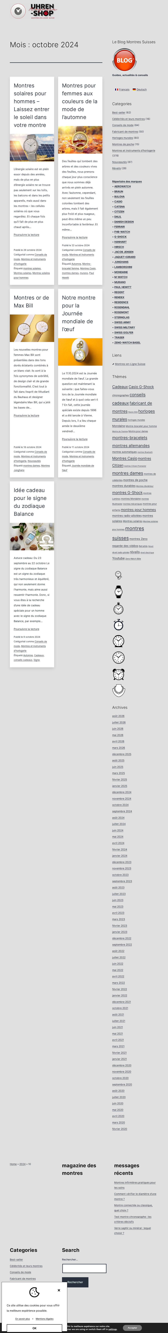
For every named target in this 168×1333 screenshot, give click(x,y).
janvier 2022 (119, 995)
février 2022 (119, 989)
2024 (22, 1164)
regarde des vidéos (125, 546)
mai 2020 (117, 1109)
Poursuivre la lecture (26, 234)
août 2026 (118, 716)
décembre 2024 (121, 792)
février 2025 (119, 779)
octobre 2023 (120, 874)
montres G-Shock (127, 492)
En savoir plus (22, 1318)
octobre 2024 (120, 804)
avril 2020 (118, 1116)
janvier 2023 (119, 931)
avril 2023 (118, 912)
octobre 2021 (120, 1008)
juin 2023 (117, 900)
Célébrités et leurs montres (128, 118)
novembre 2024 (121, 798)
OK (34, 1328)
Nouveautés (34, 460)
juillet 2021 (118, 1020)
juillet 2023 (119, 893)
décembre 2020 (121, 1065)
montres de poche (135, 480)
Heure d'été (133, 412)
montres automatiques (124, 451)
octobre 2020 (120, 1078)
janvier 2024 (119, 855)
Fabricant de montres (125, 131)
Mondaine (118, 426)
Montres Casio (87, 268)
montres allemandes (131, 445)
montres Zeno (138, 538)
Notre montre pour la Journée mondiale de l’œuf (78, 313)
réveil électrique (147, 552)
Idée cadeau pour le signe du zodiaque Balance (30, 502)
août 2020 (118, 1090)
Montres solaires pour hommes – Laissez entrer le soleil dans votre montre (32, 105)
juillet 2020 (119, 1097)
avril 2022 (118, 976)
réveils (135, 552)
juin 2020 (117, 1103)
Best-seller (118, 112)
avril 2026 (118, 741)
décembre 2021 (121, 1001)
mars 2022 (118, 982)
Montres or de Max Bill (31, 301)
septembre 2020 (122, 1084)
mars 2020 (118, 1122)
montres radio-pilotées (127, 515)
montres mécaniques (132, 504)
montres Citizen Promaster (135, 466)
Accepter (132, 1327)
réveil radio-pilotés (120, 552)
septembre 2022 (122, 944)
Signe (37, 659)
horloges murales (136, 420)
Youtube (118, 558)
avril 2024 (118, 843)
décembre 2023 (121, 862)
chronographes (120, 395)
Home (13, 1164)
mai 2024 (117, 836)
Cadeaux (39, 655)
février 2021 (119, 1052)
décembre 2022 (121, 938)
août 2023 (118, 887)
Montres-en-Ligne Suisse (130, 364)
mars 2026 (118, 747)
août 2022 (118, 951)
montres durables (124, 485)
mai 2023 (117, 906)
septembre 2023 (122, 881)
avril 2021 (118, 1039)
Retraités (143, 546)
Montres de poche (123, 144)
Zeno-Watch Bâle (133, 559)
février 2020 (119, 1128)
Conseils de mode (123, 125)
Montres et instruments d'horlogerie (133, 150)
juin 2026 (117, 728)
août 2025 (118, 760)
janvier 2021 (119, 1058)
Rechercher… (70, 1259)
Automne (76, 263)
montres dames (70, 273)
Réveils (116, 168)
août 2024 (118, 817)
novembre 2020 (121, 1071)
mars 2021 (118, 1046)
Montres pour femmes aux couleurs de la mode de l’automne (80, 101)
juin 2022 (117, 963)
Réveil (150, 546)
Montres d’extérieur (144, 486)
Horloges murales (122, 137)
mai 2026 (117, 735)
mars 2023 (118, 919)
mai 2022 (117, 970)
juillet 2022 (119, 957)
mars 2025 (118, 773)
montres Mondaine (131, 498)
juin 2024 (117, 830)
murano (84, 273)
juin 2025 (117, 766)
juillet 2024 (119, 823)
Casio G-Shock (141, 387)
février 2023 (119, 925)
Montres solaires (22, 273)
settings (112, 1329)
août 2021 (118, 1014)
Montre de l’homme (120, 431)
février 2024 (119, 849)
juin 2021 (117, 1027)
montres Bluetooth (145, 452)
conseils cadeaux (23, 659)
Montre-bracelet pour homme (141, 426)
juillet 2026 (119, 722)
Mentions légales (44, 1318)
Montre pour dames (138, 431)
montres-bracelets (129, 437)
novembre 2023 (121, 868)
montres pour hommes (138, 510)
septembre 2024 (122, 811)
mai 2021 (117, 1033)
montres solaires (32, 268)
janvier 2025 (119, 785)
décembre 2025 (121, 754)
